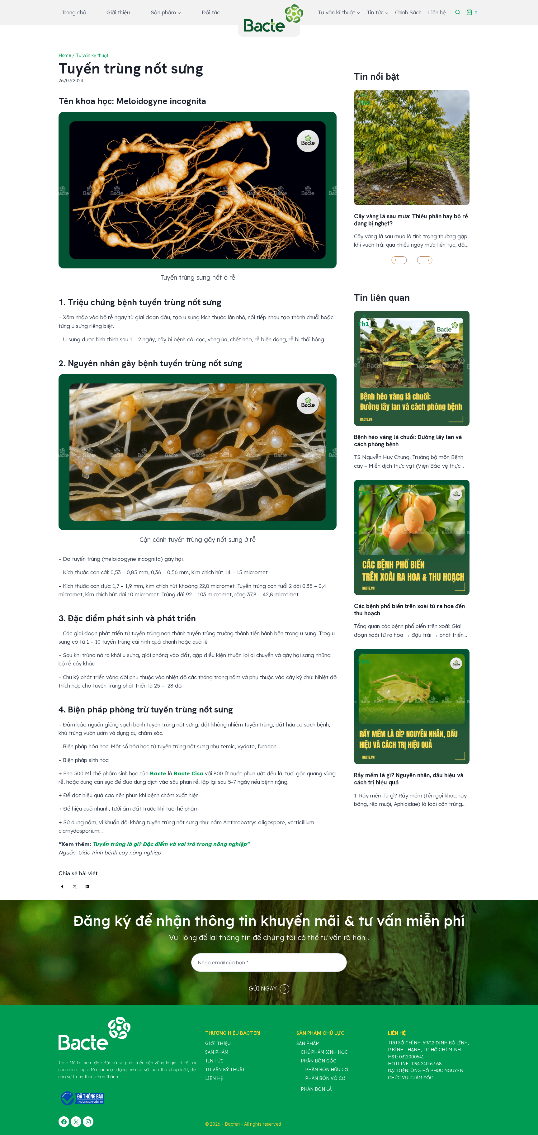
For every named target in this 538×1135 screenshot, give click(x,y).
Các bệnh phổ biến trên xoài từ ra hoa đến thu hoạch (409, 609)
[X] (76, 1121)
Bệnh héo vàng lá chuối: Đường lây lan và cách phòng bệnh (408, 440)
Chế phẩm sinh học (324, 1052)
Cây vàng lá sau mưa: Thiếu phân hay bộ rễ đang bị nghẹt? (411, 219)
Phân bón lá (316, 1089)
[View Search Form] (457, 12)
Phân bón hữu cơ (326, 1069)
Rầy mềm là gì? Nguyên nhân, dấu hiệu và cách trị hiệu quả (408, 778)
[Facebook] (64, 1121)
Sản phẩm (216, 1052)
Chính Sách (408, 12)
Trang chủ (74, 12)
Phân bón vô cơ (325, 1078)
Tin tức (214, 1061)
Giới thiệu (118, 12)
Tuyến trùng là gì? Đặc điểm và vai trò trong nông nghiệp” (170, 844)
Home (65, 55)
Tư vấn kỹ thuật (92, 55)
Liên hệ (437, 12)
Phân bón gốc (318, 1061)
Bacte (158, 773)
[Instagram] (88, 1121)
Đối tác (211, 12)
